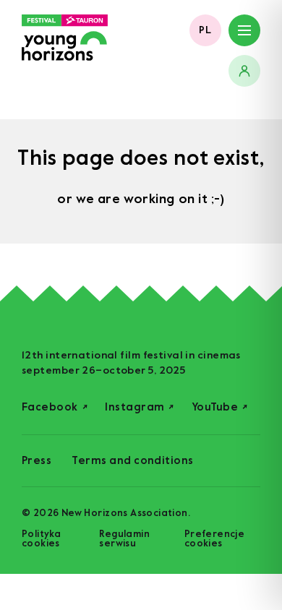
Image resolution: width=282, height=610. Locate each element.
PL (205, 30)
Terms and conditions (132, 460)
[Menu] (244, 30)
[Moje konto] (244, 71)
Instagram (139, 407)
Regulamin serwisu (124, 538)
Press (36, 460)
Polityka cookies (41, 538)
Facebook (54, 407)
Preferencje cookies (214, 538)
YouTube (220, 407)
